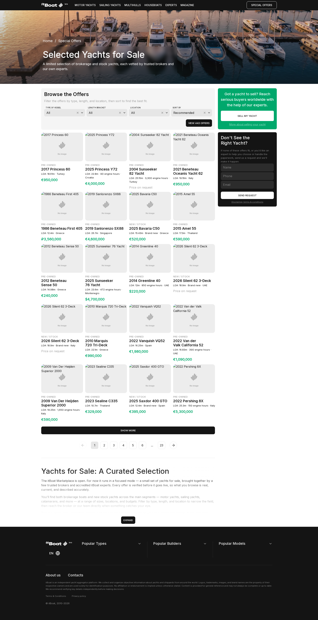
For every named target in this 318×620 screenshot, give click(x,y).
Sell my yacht (247, 115)
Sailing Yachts (110, 5)
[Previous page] (82, 445)
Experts (171, 5)
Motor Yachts (85, 5)
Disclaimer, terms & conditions (247, 202)
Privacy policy (79, 596)
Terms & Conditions (56, 596)
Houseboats (153, 5)
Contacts (75, 575)
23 (161, 445)
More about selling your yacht (247, 124)
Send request (247, 195)
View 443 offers (199, 123)
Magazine (187, 5)
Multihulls (132, 5)
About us (53, 575)
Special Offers (261, 5)
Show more (128, 430)
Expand (128, 520)
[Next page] (173, 445)
